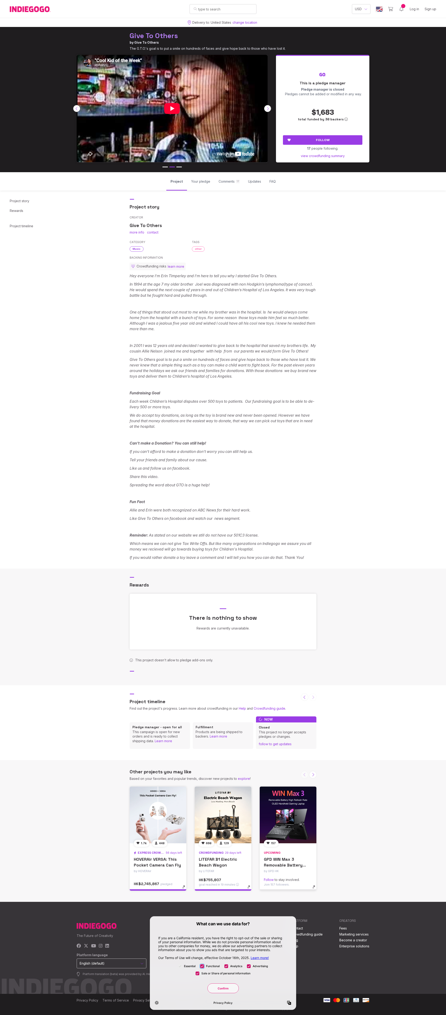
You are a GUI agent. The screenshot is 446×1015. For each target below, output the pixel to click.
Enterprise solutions (354, 946)
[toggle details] (186, 889)
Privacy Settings (145, 1000)
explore (244, 779)
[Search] (195, 9)
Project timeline (21, 226)
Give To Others (154, 35)
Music (137, 248)
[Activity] (401, 9)
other (198, 248)
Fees (343, 928)
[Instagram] (100, 946)
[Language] (379, 9)
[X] (86, 946)
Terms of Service (115, 1000)
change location (245, 22)
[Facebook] (79, 946)
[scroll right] (267, 108)
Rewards (16, 211)
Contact (297, 928)
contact (152, 232)
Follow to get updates (275, 744)
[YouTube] (93, 946)
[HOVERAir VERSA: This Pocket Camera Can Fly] (158, 815)
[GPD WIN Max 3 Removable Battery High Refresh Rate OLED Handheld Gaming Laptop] (288, 815)
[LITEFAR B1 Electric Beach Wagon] (223, 815)
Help (242, 708)
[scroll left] (76, 108)
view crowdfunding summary (323, 156)
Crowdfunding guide (269, 708)
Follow (323, 140)
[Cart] (390, 9)
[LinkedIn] (107, 946)
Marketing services (354, 934)
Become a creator (353, 940)
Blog (294, 940)
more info (137, 232)
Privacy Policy (87, 1000)
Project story (19, 201)
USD (358, 9)
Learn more (163, 741)
